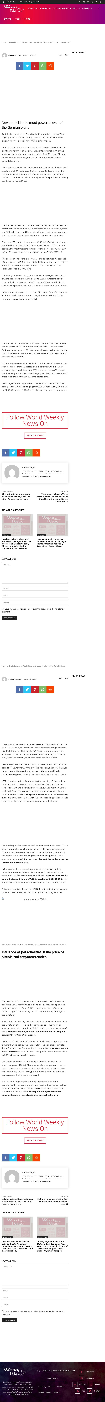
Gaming (86, 9)
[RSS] (96, 2)
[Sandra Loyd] (5, 55)
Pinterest (82, 1384)
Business (44, 9)
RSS (83, 1391)
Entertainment (61, 9)
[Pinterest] (88, 2)
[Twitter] (100, 2)
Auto (75, 9)
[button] (99, 9)
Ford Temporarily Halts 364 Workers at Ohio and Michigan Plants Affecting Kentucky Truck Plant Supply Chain (51, 542)
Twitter (97, 1391)
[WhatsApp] (42, 66)
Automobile (6, 535)
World (31, 9)
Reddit (97, 1384)
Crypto (7, 19)
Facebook (90, 1372)
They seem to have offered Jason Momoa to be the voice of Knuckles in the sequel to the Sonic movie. (52, 498)
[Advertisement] (52, 32)
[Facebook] (79, 2)
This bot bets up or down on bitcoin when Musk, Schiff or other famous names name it (16, 496)
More (27, 19)
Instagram (90, 1378)
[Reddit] (92, 2)
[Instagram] (84, 2)
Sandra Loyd (15, 55)
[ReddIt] (50, 66)
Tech (17, 19)
